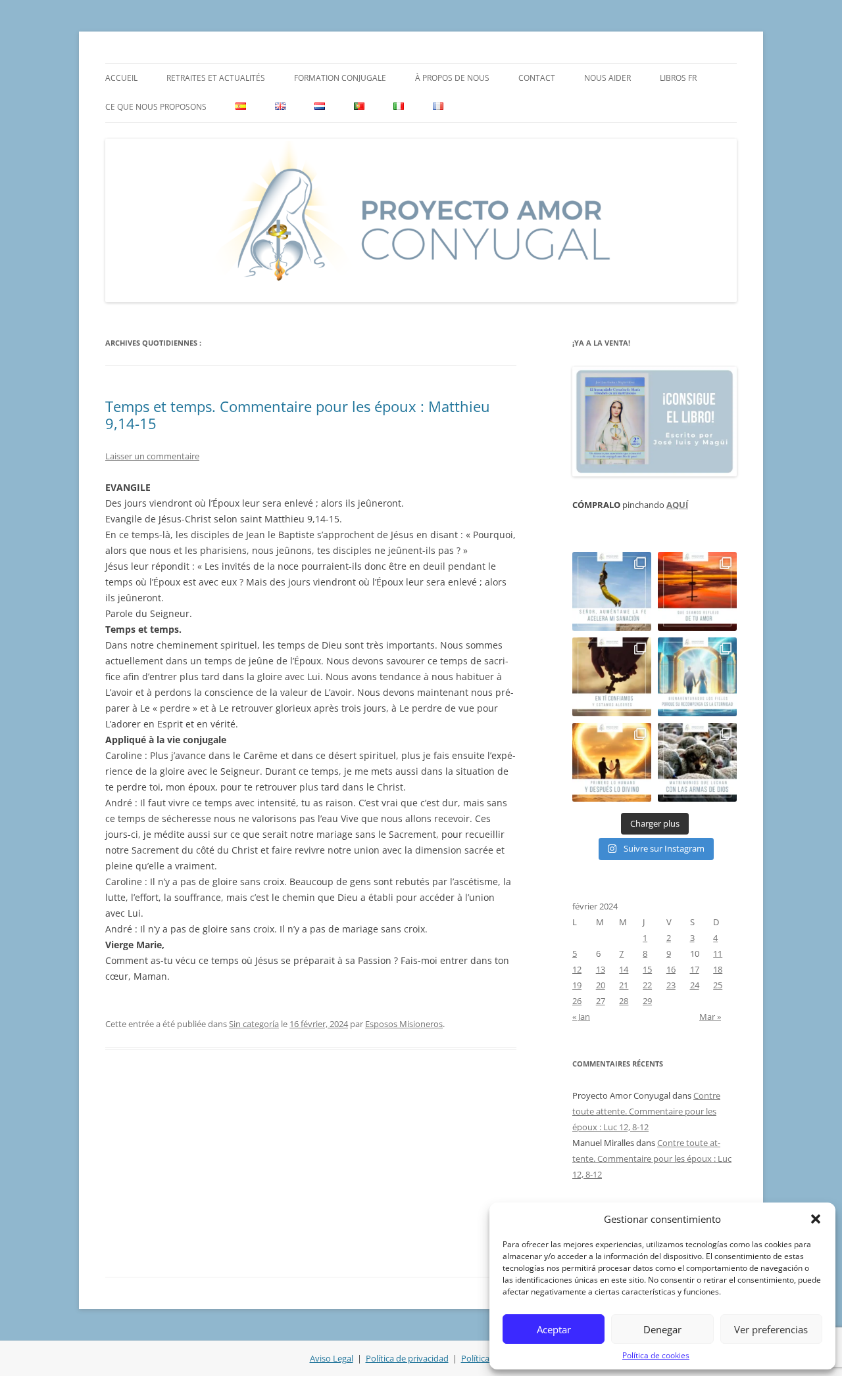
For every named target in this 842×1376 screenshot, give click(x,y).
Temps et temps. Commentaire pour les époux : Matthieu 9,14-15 (297, 414)
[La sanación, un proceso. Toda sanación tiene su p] (611, 591)
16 (671, 969)
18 (717, 969)
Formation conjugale (340, 77)
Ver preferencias (771, 1329)
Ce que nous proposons (156, 106)
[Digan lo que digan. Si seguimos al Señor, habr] (697, 676)
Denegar (662, 1329)
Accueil (121, 77)
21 (623, 985)
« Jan (581, 1016)
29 (647, 1001)
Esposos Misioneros (404, 1024)
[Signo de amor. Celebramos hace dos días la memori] (611, 676)
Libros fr (678, 77)
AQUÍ (677, 505)
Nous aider (607, 77)
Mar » (710, 1016)
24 (694, 985)
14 (623, 969)
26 (577, 1001)
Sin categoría (254, 1024)
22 (647, 985)
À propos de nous (452, 77)
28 (623, 1001)
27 (600, 1001)
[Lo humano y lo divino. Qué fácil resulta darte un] (611, 762)
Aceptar (554, 1329)
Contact (536, 77)
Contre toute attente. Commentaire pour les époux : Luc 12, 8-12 (646, 1111)
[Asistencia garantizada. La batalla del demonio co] (697, 762)
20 (600, 985)
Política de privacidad (407, 1358)
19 (577, 985)
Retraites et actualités (215, 77)
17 (694, 969)
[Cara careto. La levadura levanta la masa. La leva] (697, 591)
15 (647, 969)
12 (577, 969)
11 (717, 953)
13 (600, 969)
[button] (815, 1219)
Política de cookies (655, 1355)
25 (717, 985)
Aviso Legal (331, 1358)
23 (671, 985)
